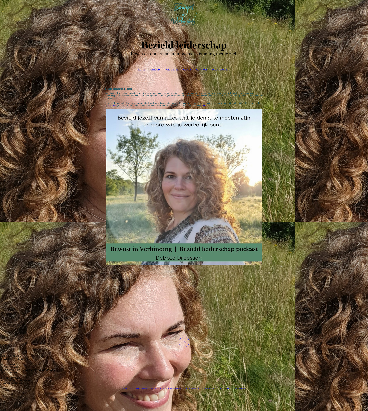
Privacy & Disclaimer (135, 389)
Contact (201, 69)
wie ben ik (172, 69)
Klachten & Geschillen (231, 389)
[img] (184, 14)
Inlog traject (221, 69)
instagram (112, 105)
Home (141, 69)
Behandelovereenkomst (199, 389)
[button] (184, 342)
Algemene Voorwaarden (166, 389)
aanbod (155, 69)
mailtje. (203, 105)
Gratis (187, 69)
